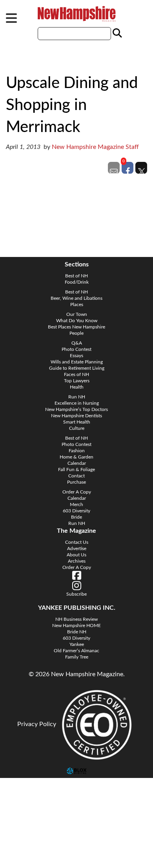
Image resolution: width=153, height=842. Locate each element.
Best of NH (76, 275)
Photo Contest (76, 349)
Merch (76, 504)
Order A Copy (76, 492)
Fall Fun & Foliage (76, 469)
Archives (77, 561)
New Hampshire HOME (76, 625)
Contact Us (76, 542)
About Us (76, 554)
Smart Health (76, 422)
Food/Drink (77, 282)
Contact (76, 475)
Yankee (76, 644)
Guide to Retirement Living (76, 368)
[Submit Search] (116, 33)
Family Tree (76, 657)
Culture (76, 428)
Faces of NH (76, 374)
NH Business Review (76, 619)
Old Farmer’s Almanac (76, 650)
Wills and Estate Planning (77, 362)
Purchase (76, 482)
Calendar (76, 463)
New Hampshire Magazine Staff (95, 147)
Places (76, 304)
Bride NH (76, 631)
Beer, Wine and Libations (76, 298)
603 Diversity (76, 510)
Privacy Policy (36, 724)
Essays (76, 355)
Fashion (77, 450)
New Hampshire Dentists (76, 415)
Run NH (76, 396)
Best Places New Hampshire (76, 327)
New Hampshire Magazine (76, 14)
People (76, 333)
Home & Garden (76, 457)
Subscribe (21, 823)
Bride (76, 517)
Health (77, 387)
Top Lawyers (76, 380)
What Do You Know (76, 320)
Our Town (76, 314)
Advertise (76, 548)
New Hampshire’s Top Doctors (76, 409)
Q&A (76, 343)
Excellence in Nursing (77, 403)
